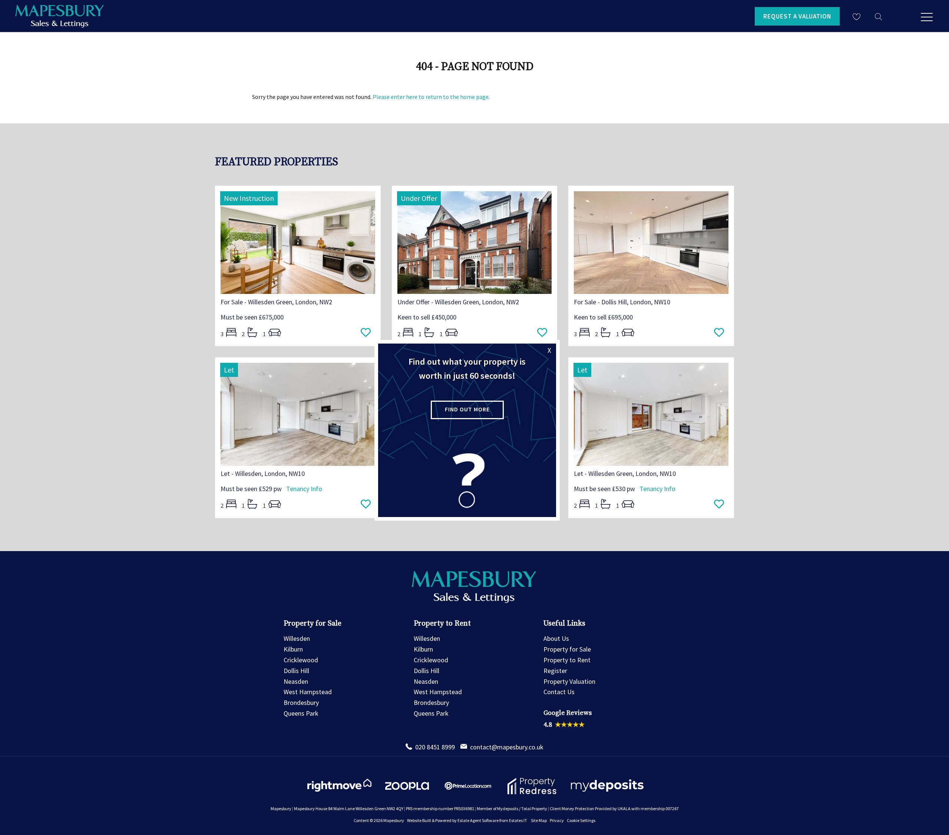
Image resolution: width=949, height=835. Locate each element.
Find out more (467, 409)
